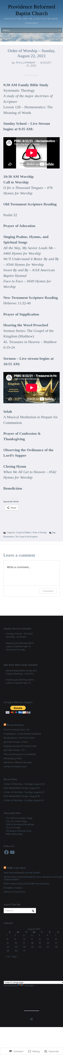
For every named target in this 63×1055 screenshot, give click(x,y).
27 (48, 947)
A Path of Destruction (15, 766)
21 (56, 943)
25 (32, 947)
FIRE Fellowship (14, 834)
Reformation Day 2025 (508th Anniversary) (26, 883)
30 (16, 950)
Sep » (15, 956)
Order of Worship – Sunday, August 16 (24, 800)
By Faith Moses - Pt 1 (14, 750)
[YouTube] (12, 852)
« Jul (8, 956)
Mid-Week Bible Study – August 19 (22, 796)
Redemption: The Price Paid (19, 738)
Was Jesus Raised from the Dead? (22, 872)
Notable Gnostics (13, 888)
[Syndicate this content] (5, 724)
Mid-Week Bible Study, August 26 (21, 788)
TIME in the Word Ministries (20, 824)
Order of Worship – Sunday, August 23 (24, 792)
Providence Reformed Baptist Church (31, 10)
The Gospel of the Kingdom (26, 536)
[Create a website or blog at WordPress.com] (31, 1019)
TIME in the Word (16, 867)
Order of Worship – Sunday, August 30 (24, 784)
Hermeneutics (8, 536)
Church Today (13, 827)
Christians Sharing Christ (18, 831)
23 (16, 947)
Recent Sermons (15, 724)
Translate (29, 985)
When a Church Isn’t (14, 892)
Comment (48, 591)
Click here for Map (15, 649)
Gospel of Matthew (23, 532)
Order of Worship (39, 532)
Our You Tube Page (16, 821)
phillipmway (26, 62)
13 (48, 939)
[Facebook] (6, 852)
